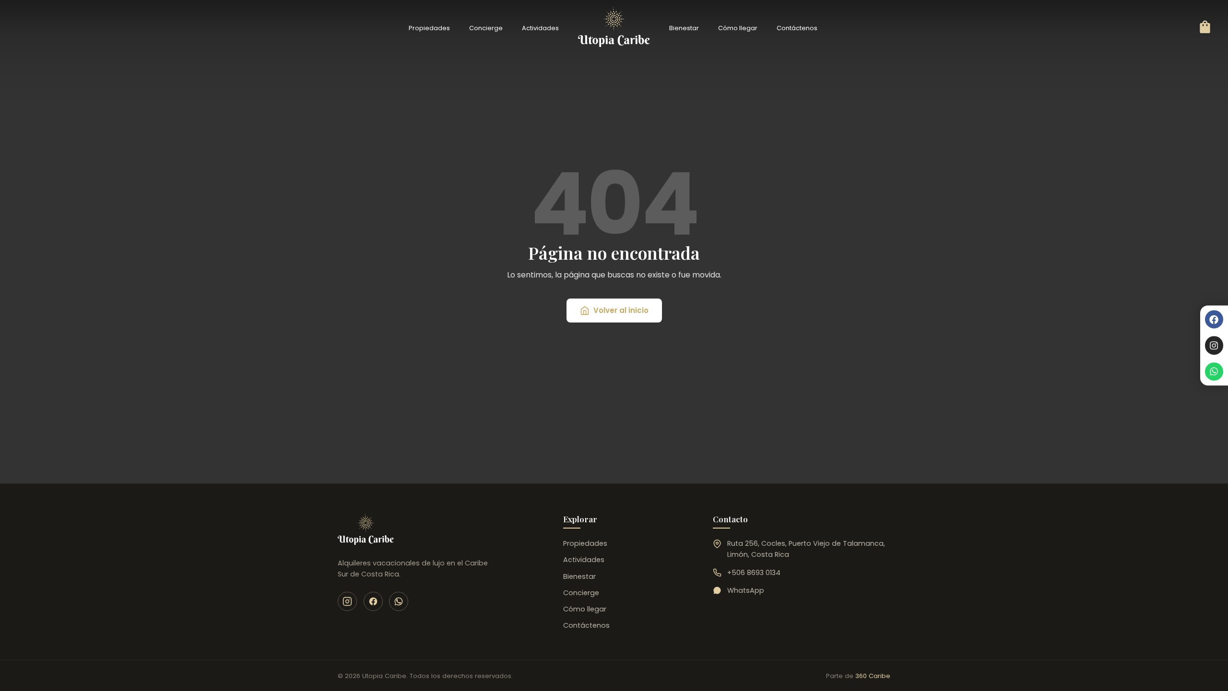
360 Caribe (872, 675)
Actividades (540, 28)
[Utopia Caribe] (366, 529)
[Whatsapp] (1214, 371)
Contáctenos (797, 28)
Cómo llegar (737, 28)
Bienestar (684, 28)
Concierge (486, 28)
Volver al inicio (621, 310)
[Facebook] (1214, 319)
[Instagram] (1214, 345)
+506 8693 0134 (753, 572)
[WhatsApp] (398, 601)
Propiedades (429, 28)
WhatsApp (745, 590)
